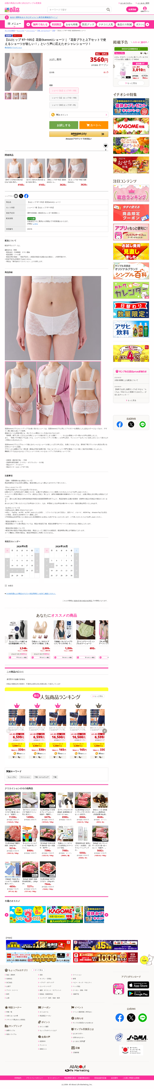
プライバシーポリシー (34, 1078)
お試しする (64, 125)
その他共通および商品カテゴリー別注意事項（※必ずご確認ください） (31, 593)
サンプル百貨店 (10, 30)
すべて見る (39, 970)
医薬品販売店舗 (100, 1078)
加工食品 (9, 982)
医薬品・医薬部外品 (46, 994)
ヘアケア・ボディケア (47, 982)
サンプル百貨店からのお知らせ (83, 1022)
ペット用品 (76, 986)
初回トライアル (11, 1034)
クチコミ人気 (106, 24)
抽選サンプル (10, 1030)
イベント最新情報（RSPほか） (83, 1012)
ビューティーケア (45, 986)
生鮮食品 (9, 978)
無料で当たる (40, 24)
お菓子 (8, 986)
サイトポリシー (54, 1078)
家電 (74, 978)
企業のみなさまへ (78, 1037)
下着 (53, 30)
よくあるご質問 (143, 3)
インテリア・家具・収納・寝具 (50, 998)
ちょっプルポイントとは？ (48, 1030)
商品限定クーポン (45, 1015)
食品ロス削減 (124, 24)
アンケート (43, 1045)
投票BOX (42, 1041)
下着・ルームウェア (43, 30)
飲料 (7, 994)
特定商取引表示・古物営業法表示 (77, 1078)
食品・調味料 (10, 975)
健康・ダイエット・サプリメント (50, 990)
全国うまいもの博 (12, 1015)
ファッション (30, 30)
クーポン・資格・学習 (80, 990)
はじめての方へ (126, 3)
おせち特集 (72, 24)
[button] (28, 24)
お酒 (7, 998)
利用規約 (18, 1078)
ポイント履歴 (44, 1026)
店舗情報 (76, 1052)
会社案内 (114, 1078)
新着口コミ (43, 1049)
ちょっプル (20, 30)
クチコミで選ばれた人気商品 (15, 1019)
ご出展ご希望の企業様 (131, 1078)
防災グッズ (88, 24)
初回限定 (56, 24)
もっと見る (98, 696)
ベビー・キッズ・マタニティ (82, 982)
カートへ (95, 125)
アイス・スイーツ (12, 990)
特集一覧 (9, 1012)
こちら (35, 223)
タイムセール (44, 1012)
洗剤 (41, 975)
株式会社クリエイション (13, 47)
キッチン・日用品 (45, 978)
